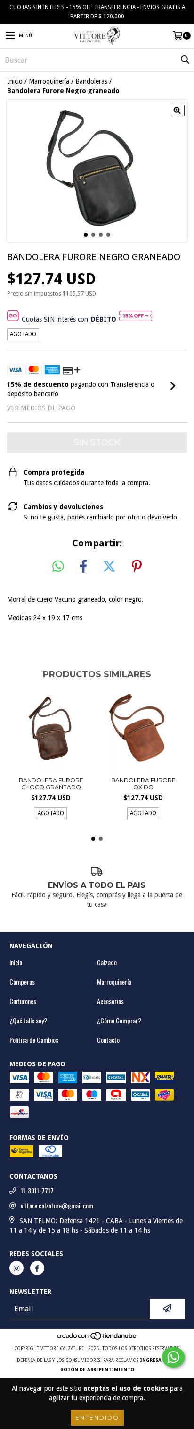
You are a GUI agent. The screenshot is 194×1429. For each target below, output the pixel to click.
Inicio (15, 81)
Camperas (22, 982)
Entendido (97, 1417)
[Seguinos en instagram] (16, 1268)
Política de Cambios (33, 1040)
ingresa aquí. (158, 1360)
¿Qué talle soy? (28, 1020)
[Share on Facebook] (83, 566)
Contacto (108, 1040)
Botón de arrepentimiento (97, 1369)
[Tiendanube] (97, 1339)
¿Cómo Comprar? (119, 1020)
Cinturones (22, 1001)
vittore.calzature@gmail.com (57, 1205)
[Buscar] (184, 60)
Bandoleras (91, 81)
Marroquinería (49, 81)
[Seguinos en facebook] (37, 1268)
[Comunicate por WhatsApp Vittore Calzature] (173, 1357)
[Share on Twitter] (109, 566)
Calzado (107, 962)
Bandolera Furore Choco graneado (51, 783)
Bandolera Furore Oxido (143, 783)
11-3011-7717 (37, 1190)
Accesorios (110, 1001)
